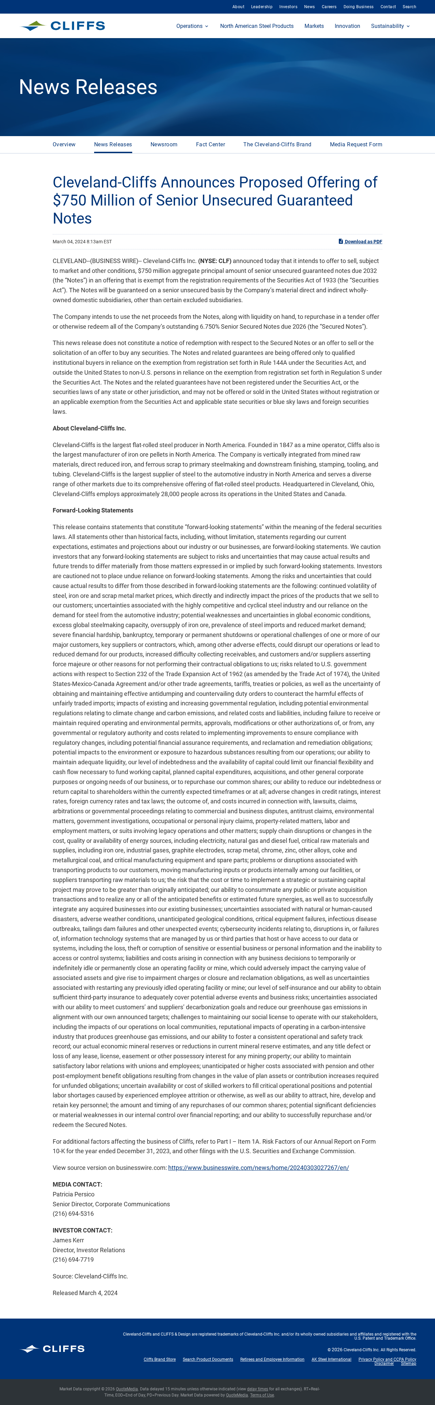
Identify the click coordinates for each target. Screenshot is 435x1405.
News (309, 6)
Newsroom (164, 144)
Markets (314, 26)
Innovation (347, 26)
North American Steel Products (257, 26)
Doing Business (359, 6)
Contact (388, 6)
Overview (64, 144)
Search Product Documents (208, 1359)
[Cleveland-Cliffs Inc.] (62, 26)
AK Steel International (331, 1359)
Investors (288, 6)
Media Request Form (356, 144)
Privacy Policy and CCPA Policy (387, 1359)
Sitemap (408, 1363)
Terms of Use (262, 1395)
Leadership (262, 6)
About (238, 6)
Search (409, 6)
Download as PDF (363, 241)
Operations (189, 26)
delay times (257, 1389)
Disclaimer (384, 1363)
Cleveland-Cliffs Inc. (362, 1349)
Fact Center (210, 144)
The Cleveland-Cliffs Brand (277, 144)
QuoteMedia (127, 1389)
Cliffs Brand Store (160, 1359)
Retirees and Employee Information (272, 1359)
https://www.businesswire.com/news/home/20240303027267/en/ (258, 1167)
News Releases (113, 144)
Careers (329, 6)
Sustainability (387, 26)
